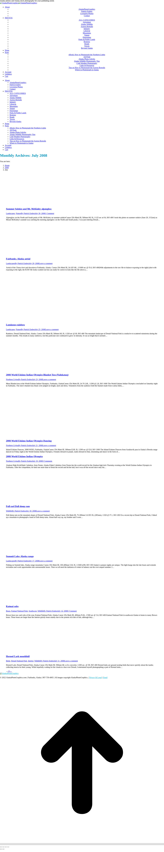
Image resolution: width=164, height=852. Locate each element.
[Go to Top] (82, 844)
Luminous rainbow (15, 325)
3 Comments (47, 461)
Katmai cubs (12, 606)
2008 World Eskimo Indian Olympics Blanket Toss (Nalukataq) (37, 375)
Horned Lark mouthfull (18, 656)
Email (105, 677)
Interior (30, 661)
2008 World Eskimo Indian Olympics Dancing (29, 441)
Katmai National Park (19, 611)
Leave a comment (45, 263)
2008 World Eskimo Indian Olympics (24, 456)
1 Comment (49, 213)
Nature (18, 213)
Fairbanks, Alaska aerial (18, 259)
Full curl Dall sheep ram (18, 506)
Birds (8, 661)
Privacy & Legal (95, 677)
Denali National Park (19, 661)
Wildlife (9, 511)
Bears (8, 611)
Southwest (33, 611)
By (28, 213)
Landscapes (10, 213)
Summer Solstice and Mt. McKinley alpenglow (29, 209)
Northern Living (12, 379)
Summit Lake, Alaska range (20, 556)
